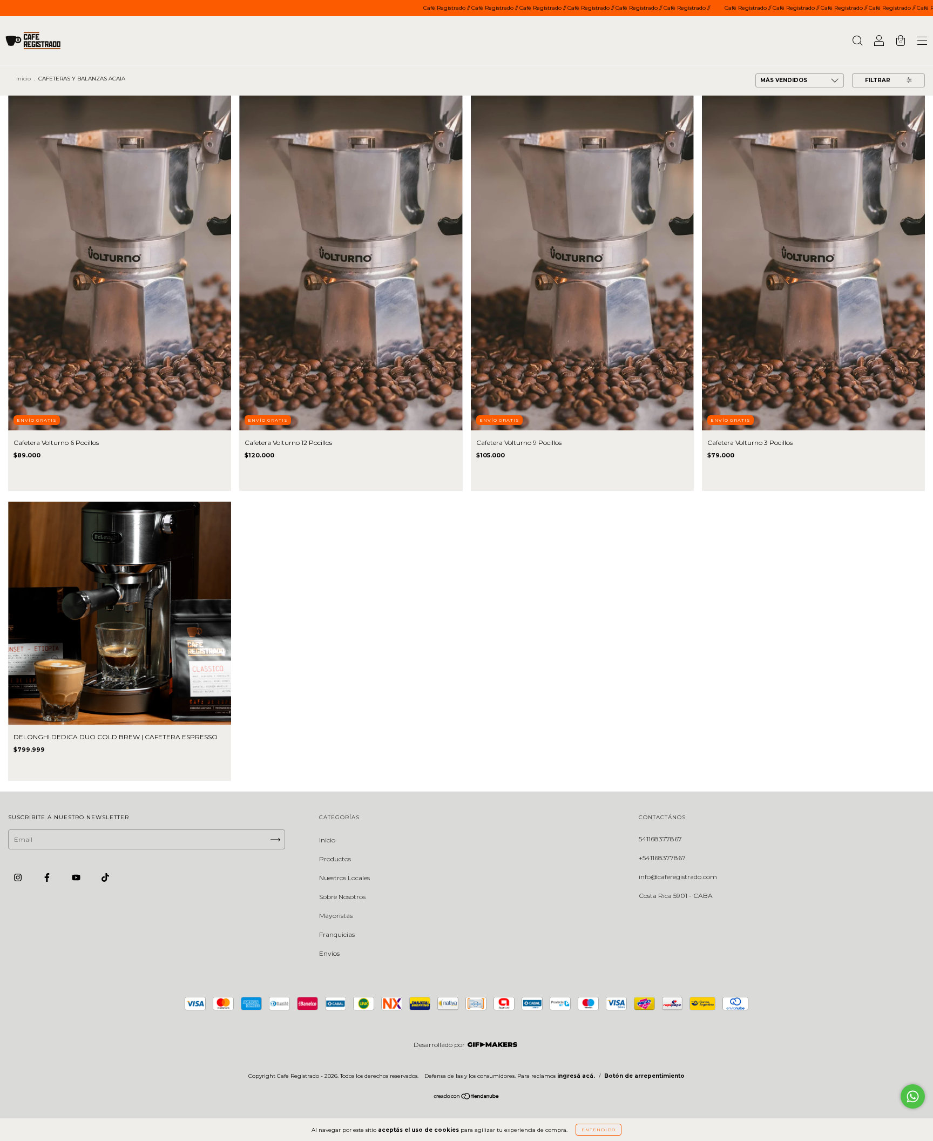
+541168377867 (662, 858)
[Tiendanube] (467, 1097)
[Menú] (922, 42)
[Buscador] (857, 42)
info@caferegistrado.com (678, 877)
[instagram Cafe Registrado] (18, 878)
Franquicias (337, 934)
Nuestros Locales (344, 878)
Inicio (23, 78)
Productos (335, 859)
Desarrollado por (439, 1045)
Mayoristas (336, 916)
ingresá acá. (576, 1075)
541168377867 (660, 839)
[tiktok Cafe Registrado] (105, 878)
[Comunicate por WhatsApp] (913, 1096)
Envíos (329, 953)
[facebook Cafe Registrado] (47, 878)
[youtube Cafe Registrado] (76, 878)
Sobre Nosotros (342, 897)
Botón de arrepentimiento (644, 1075)
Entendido (599, 1129)
